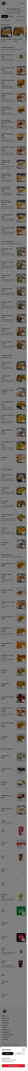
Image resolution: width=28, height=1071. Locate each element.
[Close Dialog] (23, 1050)
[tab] (7, 1053)
